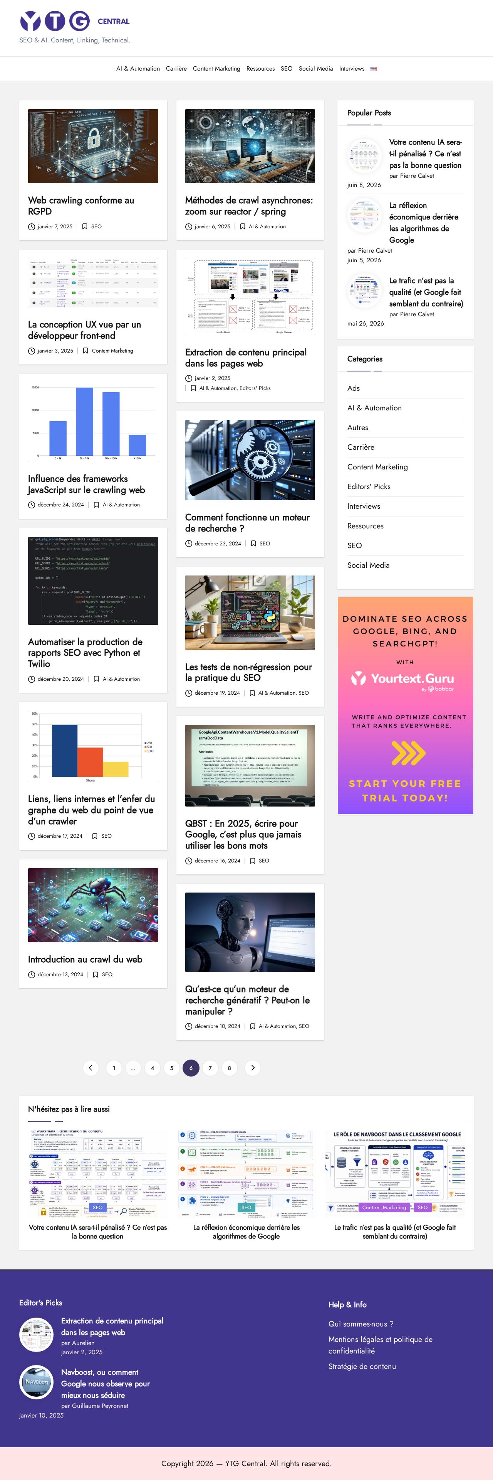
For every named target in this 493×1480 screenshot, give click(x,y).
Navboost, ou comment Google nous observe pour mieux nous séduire (105, 1384)
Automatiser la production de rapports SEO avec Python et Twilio (85, 653)
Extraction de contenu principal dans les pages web (246, 357)
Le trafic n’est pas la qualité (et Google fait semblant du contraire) (426, 292)
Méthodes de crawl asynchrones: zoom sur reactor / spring (249, 205)
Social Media (368, 565)
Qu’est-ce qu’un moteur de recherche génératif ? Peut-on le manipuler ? (247, 1000)
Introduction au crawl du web (85, 959)
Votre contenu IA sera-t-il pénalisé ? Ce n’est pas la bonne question (425, 154)
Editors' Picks (255, 388)
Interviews (363, 506)
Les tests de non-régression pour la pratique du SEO (248, 672)
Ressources (365, 526)
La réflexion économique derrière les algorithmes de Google (423, 223)
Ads (353, 388)
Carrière (360, 447)
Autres (357, 427)
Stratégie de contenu (362, 1366)
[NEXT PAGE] (252, 1068)
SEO (96, 226)
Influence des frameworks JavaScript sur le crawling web (86, 484)
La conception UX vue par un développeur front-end (84, 329)
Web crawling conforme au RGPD (81, 205)
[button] (90, 1068)
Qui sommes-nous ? (361, 1324)
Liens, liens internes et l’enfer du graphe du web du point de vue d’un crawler (91, 810)
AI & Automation (267, 226)
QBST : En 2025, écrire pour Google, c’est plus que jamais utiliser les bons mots (243, 834)
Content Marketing (112, 350)
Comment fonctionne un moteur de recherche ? (247, 522)
